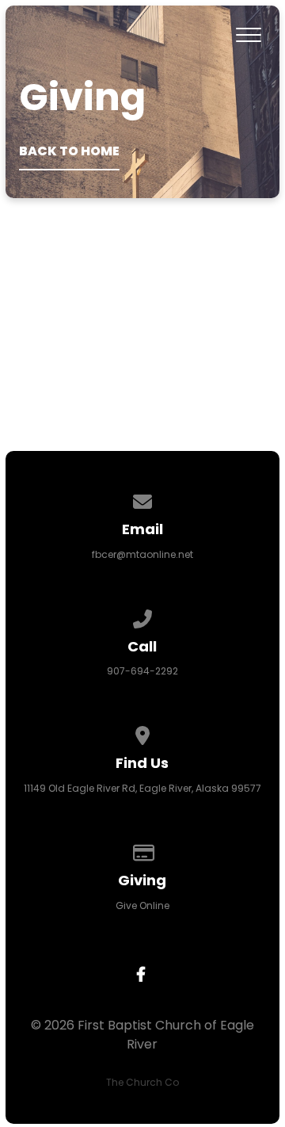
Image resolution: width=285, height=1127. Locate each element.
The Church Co (142, 1082)
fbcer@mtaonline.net (142, 554)
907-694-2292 (142, 671)
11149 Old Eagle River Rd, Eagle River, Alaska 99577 (142, 788)
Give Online (142, 905)
